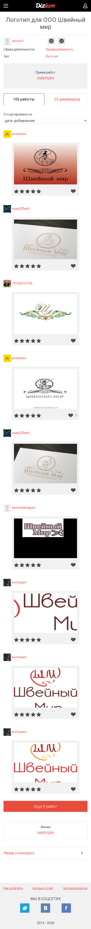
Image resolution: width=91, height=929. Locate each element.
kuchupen (19, 582)
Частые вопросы (75, 888)
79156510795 (22, 283)
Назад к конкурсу (19, 853)
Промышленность (59, 49)
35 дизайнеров (67, 99)
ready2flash (21, 208)
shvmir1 (18, 41)
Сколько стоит (43, 888)
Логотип (52, 56)
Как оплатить (13, 888)
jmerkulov (19, 134)
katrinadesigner (23, 507)
